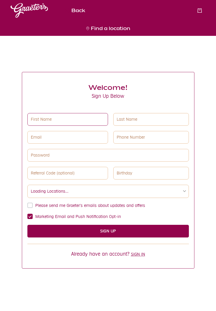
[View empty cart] (199, 10)
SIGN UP (108, 231)
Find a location (110, 28)
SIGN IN (138, 254)
